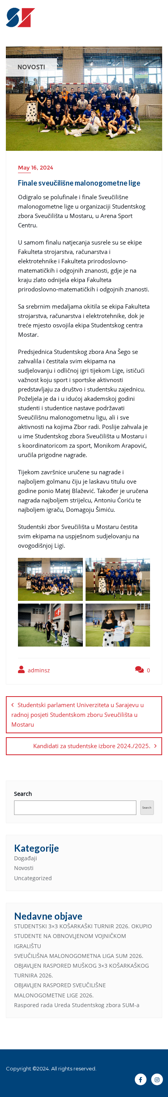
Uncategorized (33, 878)
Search (23, 793)
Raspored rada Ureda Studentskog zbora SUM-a (76, 1005)
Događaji (25, 858)
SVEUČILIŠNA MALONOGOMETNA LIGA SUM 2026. (78, 955)
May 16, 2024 (35, 167)
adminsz (38, 670)
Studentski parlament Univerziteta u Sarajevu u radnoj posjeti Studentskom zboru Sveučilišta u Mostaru (77, 714)
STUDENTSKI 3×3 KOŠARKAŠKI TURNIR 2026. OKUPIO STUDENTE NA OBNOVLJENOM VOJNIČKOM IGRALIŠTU (83, 935)
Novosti (24, 868)
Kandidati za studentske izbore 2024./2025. (91, 746)
